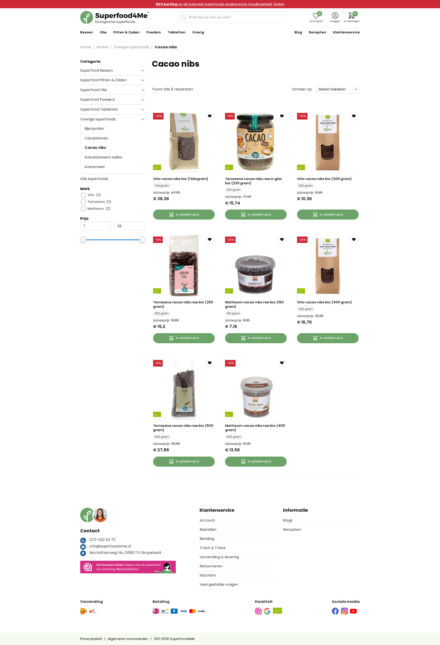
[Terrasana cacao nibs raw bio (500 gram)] (184, 389)
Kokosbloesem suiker (104, 157)
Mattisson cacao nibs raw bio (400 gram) (255, 428)
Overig (198, 32)
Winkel (102, 47)
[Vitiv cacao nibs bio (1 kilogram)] (184, 142)
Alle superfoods (94, 178)
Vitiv (91, 195)
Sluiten (279, 4)
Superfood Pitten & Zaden (103, 80)
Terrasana (96, 202)
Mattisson (96, 209)
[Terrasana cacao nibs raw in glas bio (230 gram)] (256, 142)
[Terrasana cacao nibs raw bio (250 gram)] (184, 265)
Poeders (153, 32)
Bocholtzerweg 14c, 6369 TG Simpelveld (125, 552)
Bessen (86, 32)
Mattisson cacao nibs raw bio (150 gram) (254, 304)
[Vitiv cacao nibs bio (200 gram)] (328, 142)
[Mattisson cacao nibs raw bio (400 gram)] (256, 389)
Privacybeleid (91, 639)
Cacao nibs (95, 147)
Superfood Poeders (97, 99)
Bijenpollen (94, 128)
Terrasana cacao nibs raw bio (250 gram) (183, 304)
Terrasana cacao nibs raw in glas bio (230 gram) (253, 181)
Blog (298, 32)
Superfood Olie (93, 89)
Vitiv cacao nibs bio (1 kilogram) (180, 179)
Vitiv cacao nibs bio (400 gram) (324, 302)
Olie (103, 32)
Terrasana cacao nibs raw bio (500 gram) (183, 428)
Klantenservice (346, 32)
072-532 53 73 (102, 539)
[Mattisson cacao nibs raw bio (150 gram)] (256, 265)
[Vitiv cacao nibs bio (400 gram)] (328, 265)
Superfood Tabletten (99, 109)
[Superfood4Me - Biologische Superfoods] (114, 17)
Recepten (317, 32)
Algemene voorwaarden (128, 639)
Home (85, 47)
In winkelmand (187, 214)
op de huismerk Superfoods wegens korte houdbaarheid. (214, 4)
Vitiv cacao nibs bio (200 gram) (324, 179)
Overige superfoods (131, 47)
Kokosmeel (94, 166)
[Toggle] (129, 70)
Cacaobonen (96, 138)
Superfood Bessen (96, 70)
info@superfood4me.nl (110, 546)
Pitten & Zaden (126, 32)
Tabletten (176, 32)
